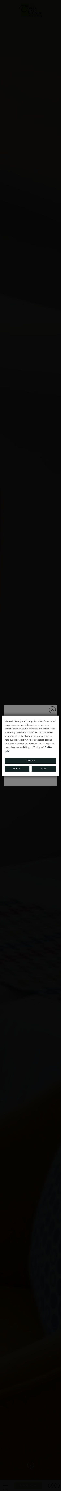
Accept (44, 768)
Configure (30, 760)
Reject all (17, 768)
